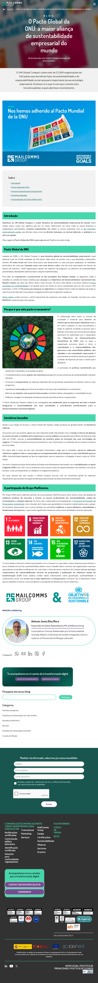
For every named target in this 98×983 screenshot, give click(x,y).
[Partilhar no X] (37, 654)
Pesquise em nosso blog (16, 691)
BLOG (56, 836)
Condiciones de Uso (43, 782)
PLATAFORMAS (62, 823)
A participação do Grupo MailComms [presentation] (26, 199)
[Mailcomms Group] (14, 4)
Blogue (10, 9)
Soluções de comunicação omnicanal (16, 731)
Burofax (5, 726)
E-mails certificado (9, 736)
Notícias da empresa (10, 710)
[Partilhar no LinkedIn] (30, 654)
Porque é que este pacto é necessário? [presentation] (26, 191)
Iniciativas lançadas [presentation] (19, 195)
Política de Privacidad (61, 782)
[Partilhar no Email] (23, 654)
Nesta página (8, 297)
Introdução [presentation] (15, 183)
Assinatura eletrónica (10, 720)
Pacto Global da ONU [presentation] (20, 187)
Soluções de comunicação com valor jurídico (19, 715)
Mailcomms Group (3, 9)
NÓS (39, 823)
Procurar (65, 697)
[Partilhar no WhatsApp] (17, 654)
